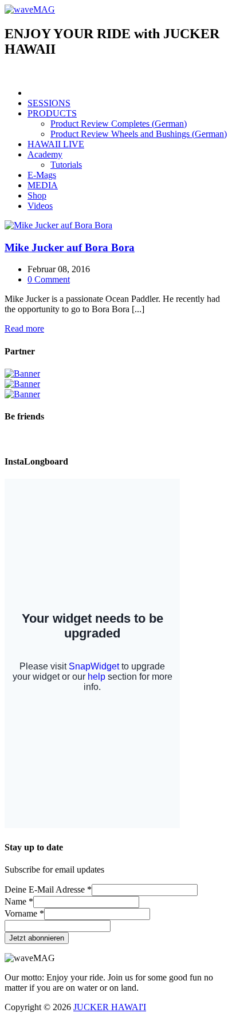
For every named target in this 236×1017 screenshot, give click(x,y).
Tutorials (66, 165)
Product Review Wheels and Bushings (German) (138, 134)
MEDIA (42, 185)
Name (19, 901)
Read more (24, 328)
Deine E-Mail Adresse (48, 889)
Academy (44, 154)
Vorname (24, 913)
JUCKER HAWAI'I (109, 1007)
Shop (36, 195)
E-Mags (41, 175)
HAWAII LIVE (55, 144)
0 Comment (48, 279)
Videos (40, 206)
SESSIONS (48, 103)
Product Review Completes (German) (118, 123)
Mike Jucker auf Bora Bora (70, 247)
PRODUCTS (52, 113)
